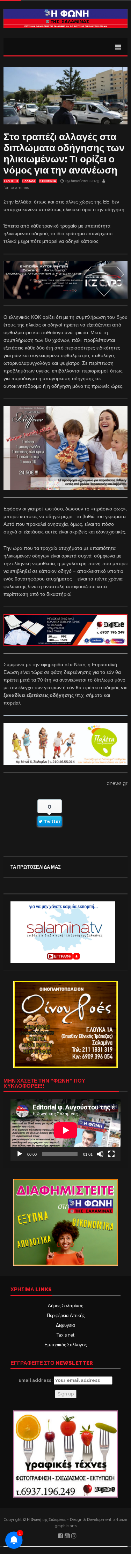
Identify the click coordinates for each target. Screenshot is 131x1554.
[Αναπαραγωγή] (19, 1154)
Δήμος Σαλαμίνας (65, 1305)
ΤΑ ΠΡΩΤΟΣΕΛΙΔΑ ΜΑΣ (35, 867)
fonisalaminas (16, 187)
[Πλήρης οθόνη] (111, 1154)
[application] (65, 1130)
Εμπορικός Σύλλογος (65, 1344)
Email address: (36, 1380)
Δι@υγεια (65, 1325)
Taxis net (65, 1335)
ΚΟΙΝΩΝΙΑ (47, 181)
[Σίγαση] (100, 1154)
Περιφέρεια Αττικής (66, 1315)
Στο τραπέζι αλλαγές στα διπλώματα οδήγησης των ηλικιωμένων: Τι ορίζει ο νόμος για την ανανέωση (64, 153)
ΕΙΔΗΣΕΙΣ (11, 181)
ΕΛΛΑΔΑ (29, 181)
